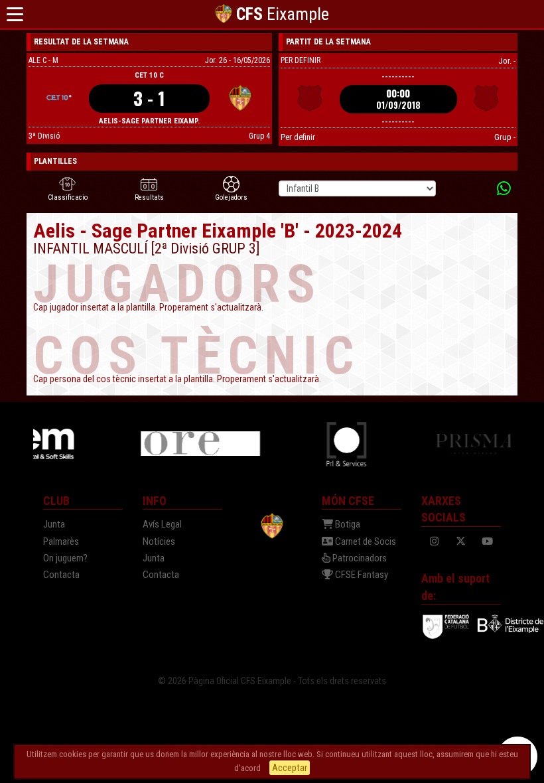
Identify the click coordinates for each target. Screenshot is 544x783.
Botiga (346, 524)
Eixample (282, 14)
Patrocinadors (358, 558)
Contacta (61, 575)
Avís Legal (162, 524)
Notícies (159, 541)
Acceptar (289, 768)
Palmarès (61, 541)
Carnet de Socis (364, 541)
